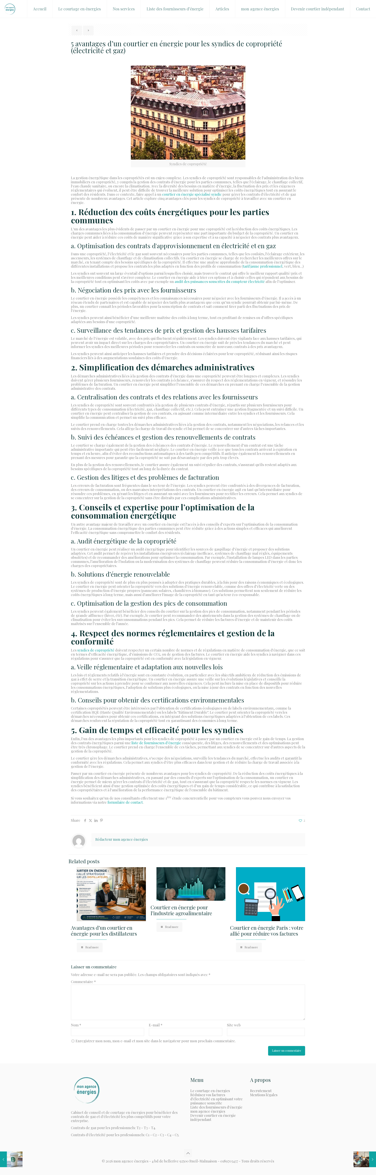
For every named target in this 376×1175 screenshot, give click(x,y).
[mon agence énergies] (10, 9)
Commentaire (83, 982)
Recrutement (261, 1090)
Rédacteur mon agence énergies (121, 839)
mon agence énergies (207, 1111)
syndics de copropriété (95, 650)
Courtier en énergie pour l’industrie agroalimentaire (181, 910)
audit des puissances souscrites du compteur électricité (220, 281)
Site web (234, 1025)
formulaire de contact (125, 802)
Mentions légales (263, 1094)
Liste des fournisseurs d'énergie (216, 1107)
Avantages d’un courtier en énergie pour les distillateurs (104, 930)
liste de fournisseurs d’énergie (156, 743)
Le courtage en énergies (210, 1090)
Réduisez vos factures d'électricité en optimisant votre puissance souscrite (216, 1098)
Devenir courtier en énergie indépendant (213, 1117)
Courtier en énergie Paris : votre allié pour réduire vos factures (266, 930)
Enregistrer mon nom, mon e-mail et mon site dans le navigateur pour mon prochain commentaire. (156, 1041)
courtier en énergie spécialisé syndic (192, 194)
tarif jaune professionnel (262, 266)
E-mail (156, 1025)
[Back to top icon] (188, 1153)
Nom (76, 1025)
